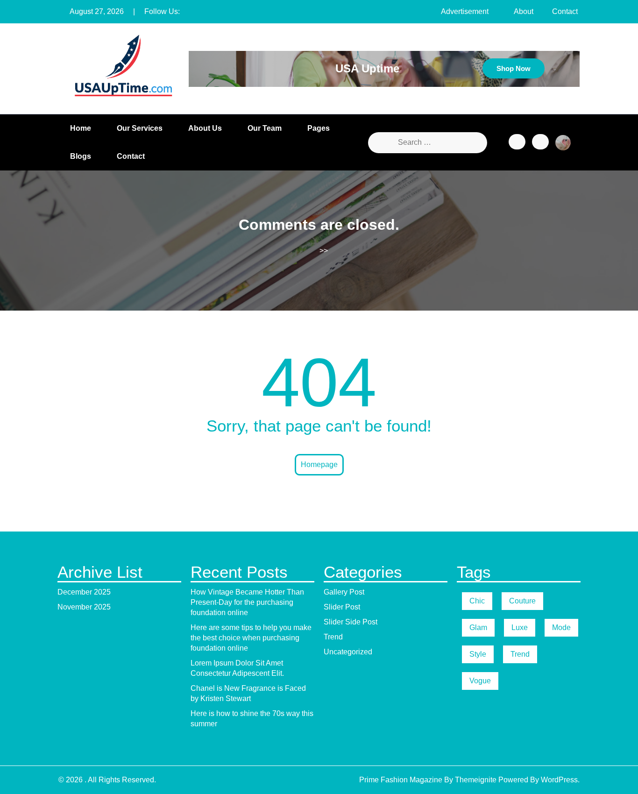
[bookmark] (517, 141)
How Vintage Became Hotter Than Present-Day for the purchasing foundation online (247, 602)
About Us (205, 128)
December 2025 (84, 592)
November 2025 (84, 607)
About (523, 11)
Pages (318, 128)
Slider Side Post (350, 622)
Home (80, 128)
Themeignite (475, 780)
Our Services (140, 128)
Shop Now (513, 68)
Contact (565, 11)
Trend (333, 637)
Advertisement (465, 11)
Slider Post (342, 607)
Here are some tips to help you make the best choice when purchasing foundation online (251, 638)
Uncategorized (348, 652)
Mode (561, 627)
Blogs (80, 156)
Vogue (480, 681)
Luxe (519, 627)
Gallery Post (344, 592)
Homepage (319, 464)
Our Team (265, 128)
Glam (478, 627)
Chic (477, 601)
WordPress (559, 780)
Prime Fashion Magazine (400, 780)
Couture (522, 601)
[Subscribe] (540, 141)
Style (477, 654)
